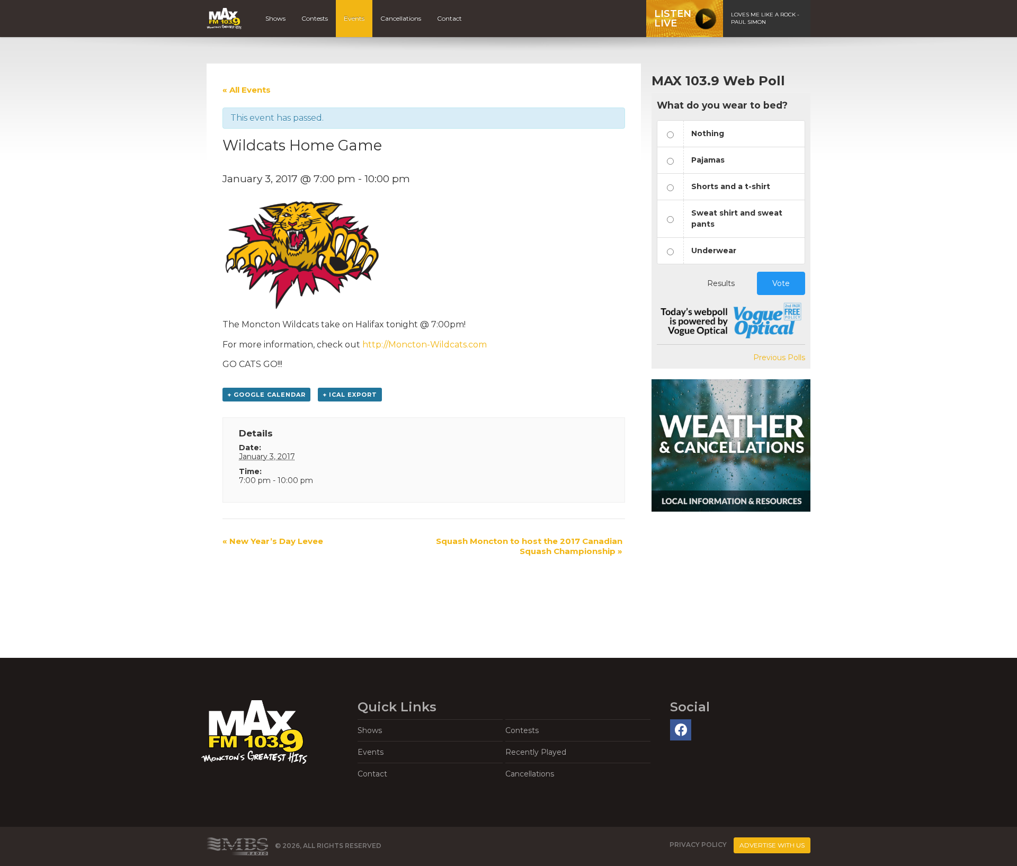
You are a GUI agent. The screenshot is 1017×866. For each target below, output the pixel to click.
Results (721, 283)
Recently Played (535, 752)
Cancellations (400, 18)
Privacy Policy (698, 845)
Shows (275, 18)
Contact (449, 18)
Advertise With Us (772, 845)
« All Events (246, 90)
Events (354, 18)
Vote (781, 283)
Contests (314, 18)
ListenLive (672, 18)
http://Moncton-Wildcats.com (424, 345)
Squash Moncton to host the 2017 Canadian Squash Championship (529, 546)
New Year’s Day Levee (272, 541)
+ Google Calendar (266, 394)
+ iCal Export (350, 394)
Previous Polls (779, 357)
